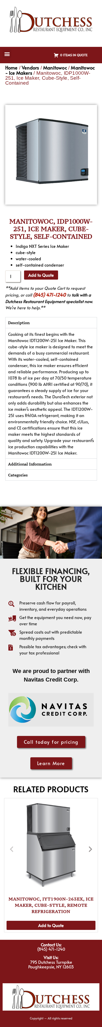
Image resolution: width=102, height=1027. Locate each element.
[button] (7, 53)
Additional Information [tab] (30, 464)
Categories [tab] (18, 474)
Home (11, 67)
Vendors (30, 67)
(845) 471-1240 (49, 294)
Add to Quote (41, 275)
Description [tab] (19, 322)
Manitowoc (55, 67)
